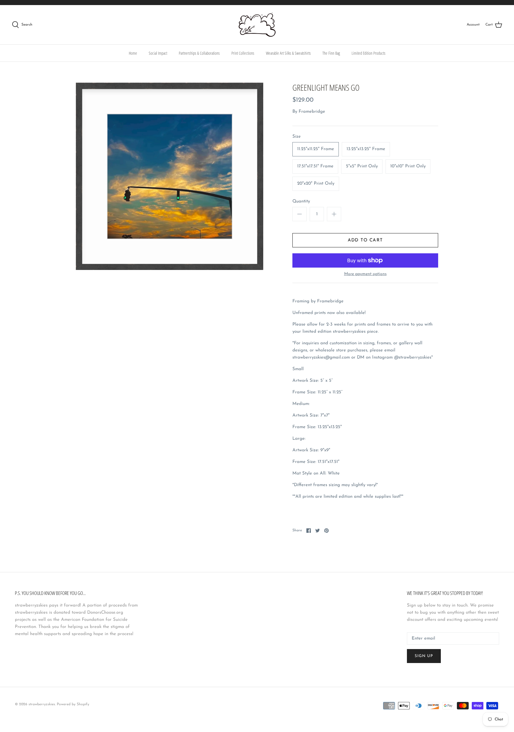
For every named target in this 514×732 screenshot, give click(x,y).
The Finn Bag (331, 53)
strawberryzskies (42, 704)
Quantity (301, 201)
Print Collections (242, 53)
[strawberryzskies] (257, 24)
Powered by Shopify (73, 704)
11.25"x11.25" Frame (315, 149)
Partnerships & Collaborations (199, 53)
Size (296, 136)
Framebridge (312, 111)
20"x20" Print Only (315, 183)
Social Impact (158, 53)
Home (133, 53)
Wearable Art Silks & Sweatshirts (288, 53)
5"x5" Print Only (362, 166)
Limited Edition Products (369, 53)
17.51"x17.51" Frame (315, 166)
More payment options (365, 274)
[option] (169, 176)
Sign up (424, 656)
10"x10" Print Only (408, 166)
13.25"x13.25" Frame (366, 149)
